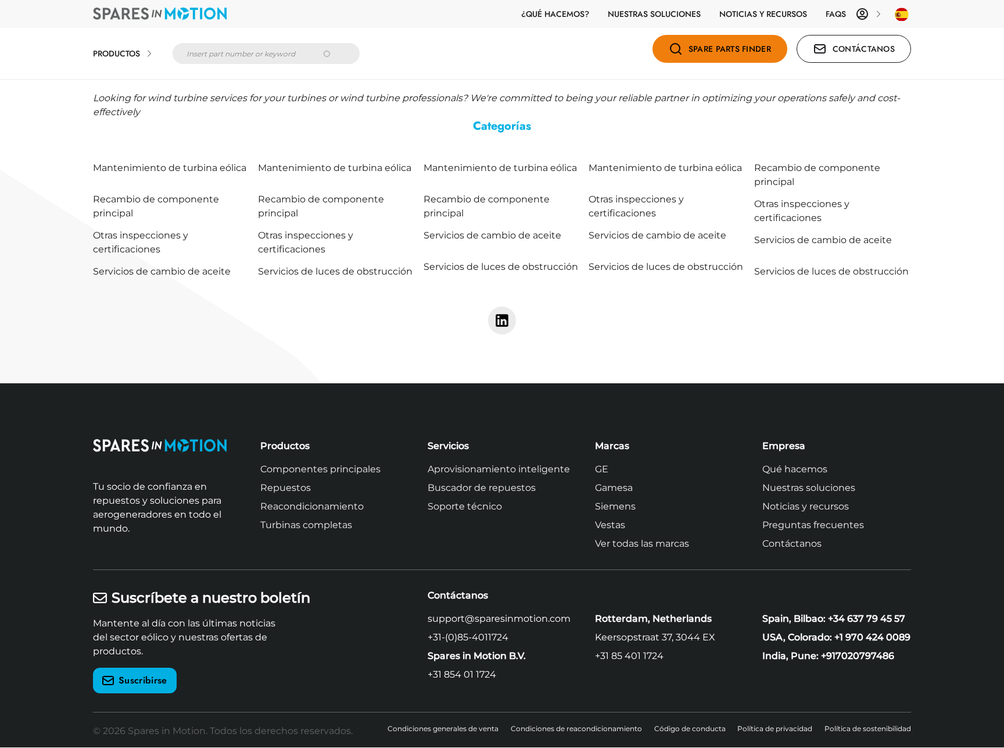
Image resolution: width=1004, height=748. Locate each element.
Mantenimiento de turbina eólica (169, 167)
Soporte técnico (465, 506)
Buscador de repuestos (482, 487)
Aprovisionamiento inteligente (499, 469)
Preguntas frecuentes (813, 524)
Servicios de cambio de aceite (492, 235)
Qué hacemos (794, 469)
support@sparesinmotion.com (499, 618)
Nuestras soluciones (808, 487)
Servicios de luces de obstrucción (335, 271)
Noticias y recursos (763, 14)
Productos (116, 53)
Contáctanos (792, 543)
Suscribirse (143, 680)
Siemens (615, 506)
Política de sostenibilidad (867, 728)
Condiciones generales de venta (443, 728)
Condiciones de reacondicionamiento (576, 728)
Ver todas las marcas (642, 543)
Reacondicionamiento (312, 506)
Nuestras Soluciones (654, 14)
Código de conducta (690, 728)
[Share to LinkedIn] (502, 320)
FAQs (836, 14)
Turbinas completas (306, 524)
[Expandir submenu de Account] (878, 14)
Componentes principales (320, 469)
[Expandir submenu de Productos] (149, 53)
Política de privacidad (774, 728)
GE (601, 469)
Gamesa (614, 487)
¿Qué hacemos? (555, 14)
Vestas (610, 524)
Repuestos (285, 487)
